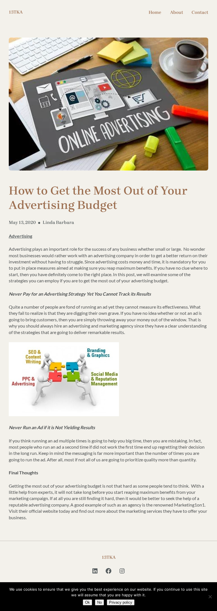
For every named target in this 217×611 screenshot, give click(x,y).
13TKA (16, 12)
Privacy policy (120, 602)
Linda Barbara (58, 222)
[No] (210, 596)
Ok (87, 602)
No (99, 602)
